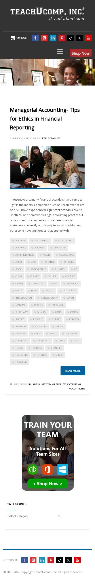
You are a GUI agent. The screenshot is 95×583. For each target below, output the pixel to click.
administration (24, 254)
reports (74, 319)
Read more (73, 371)
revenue (20, 326)
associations (66, 254)
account (20, 240)
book (18, 269)
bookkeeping (38, 269)
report (56, 319)
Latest (43, 384)
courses (70, 276)
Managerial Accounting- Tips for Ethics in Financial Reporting (45, 118)
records (38, 319)
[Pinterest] (62, 38)
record (19, 319)
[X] (79, 38)
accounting (65, 240)
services (20, 333)
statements (43, 340)
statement (21, 340)
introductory (49, 297)
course (52, 276)
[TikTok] (70, 38)
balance (49, 262)
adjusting (60, 247)
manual (20, 305)
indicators (69, 290)
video (59, 355)
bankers (68, 262)
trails (19, 347)
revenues (41, 326)
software (71, 333)
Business (34, 384)
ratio (58, 312)
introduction (23, 297)
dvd (55, 283)
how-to (50, 290)
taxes (62, 340)
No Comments (77, 388)
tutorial (42, 355)
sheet (37, 333)
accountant (42, 240)
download (38, 283)
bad (33, 262)
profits (38, 305)
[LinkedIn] (53, 38)
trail (77, 340)
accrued (39, 247)
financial (72, 283)
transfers (21, 355)
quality (41, 312)
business (60, 269)
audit (18, 262)
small (53, 333)
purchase (57, 305)
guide (18, 290)
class (18, 276)
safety (59, 326)
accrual (20, 247)
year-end (21, 362)
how (34, 290)
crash (19, 283)
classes (34, 276)
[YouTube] (88, 38)
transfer (56, 347)
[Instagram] (44, 38)
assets (46, 254)
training (36, 347)
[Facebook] (35, 38)
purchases (21, 312)
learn (70, 297)
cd (75, 269)
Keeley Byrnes (51, 138)
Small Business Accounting (64, 384)
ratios (74, 312)
